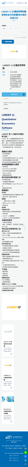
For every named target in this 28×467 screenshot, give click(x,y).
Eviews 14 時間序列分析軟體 (8, 344)
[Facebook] (25, 456)
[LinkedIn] (25, 460)
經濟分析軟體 (23, 37)
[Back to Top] (25, 464)
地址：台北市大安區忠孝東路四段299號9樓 (14, 453)
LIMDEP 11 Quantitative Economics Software (13, 103)
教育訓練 (24, 445)
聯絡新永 (15, 448)
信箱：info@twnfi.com (14, 460)
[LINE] (25, 452)
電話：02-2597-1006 (14, 455)
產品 (19, 37)
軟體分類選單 (8, 41)
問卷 (7, 448)
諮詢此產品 (14, 94)
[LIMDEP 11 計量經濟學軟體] (8, 365)
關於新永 (11, 448)
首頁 (16, 37)
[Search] (17, 3)
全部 (4, 28)
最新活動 (7, 445)
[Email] (25, 448)
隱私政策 (20, 448)
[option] (14, 51)
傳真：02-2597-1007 (14, 458)
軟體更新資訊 (18, 445)
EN (23, 3)
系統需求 (6, 108)
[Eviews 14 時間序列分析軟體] (8, 332)
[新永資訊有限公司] (7, 3)
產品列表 (12, 445)
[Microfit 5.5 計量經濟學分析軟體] (8, 399)
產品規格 (6, 98)
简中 (21, 3)
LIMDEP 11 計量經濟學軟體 (8, 378)
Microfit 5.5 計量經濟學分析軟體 (8, 411)
